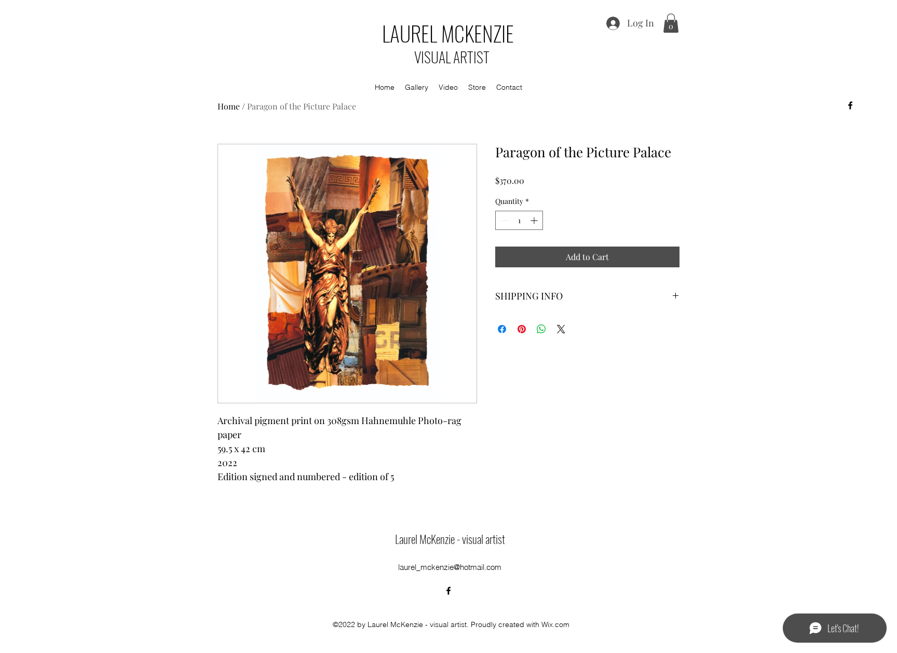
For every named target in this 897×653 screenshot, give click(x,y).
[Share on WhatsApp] (541, 329)
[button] (671, 23)
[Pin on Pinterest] (521, 329)
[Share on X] (561, 329)
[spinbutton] (519, 220)
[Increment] (534, 220)
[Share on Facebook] (502, 329)
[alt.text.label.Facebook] (850, 105)
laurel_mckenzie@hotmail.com (449, 567)
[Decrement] (503, 220)
